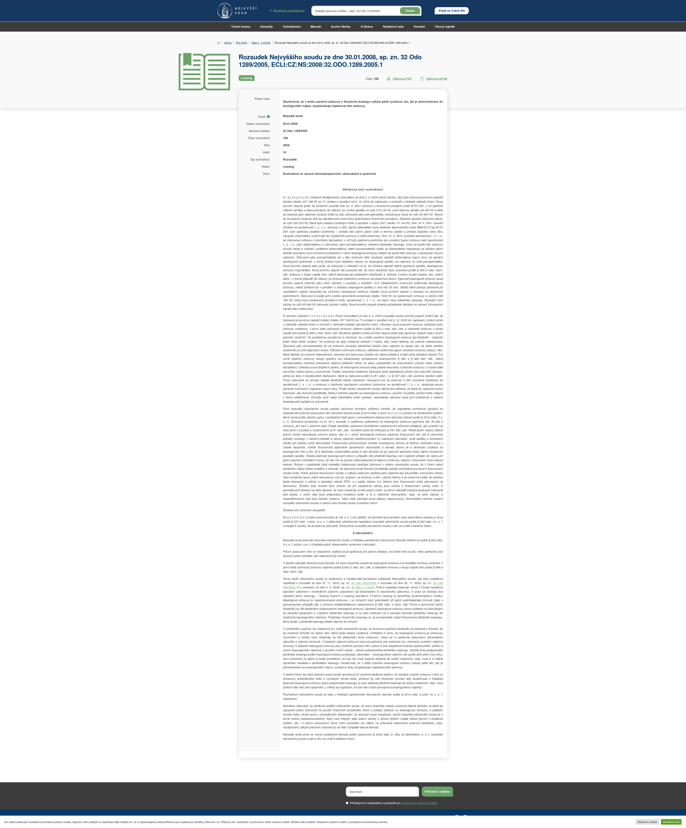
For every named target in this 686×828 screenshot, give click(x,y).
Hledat (410, 11)
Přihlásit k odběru (437, 791)
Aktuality (266, 26)
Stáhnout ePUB (436, 79)
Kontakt (419, 26)
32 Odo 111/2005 (363, 587)
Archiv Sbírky (341, 26)
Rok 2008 (241, 42)
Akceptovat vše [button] (671, 822)
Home (218, 42)
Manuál (316, 26)
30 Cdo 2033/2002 (363, 583)
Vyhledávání (292, 26)
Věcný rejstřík (445, 26)
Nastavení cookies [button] (647, 822)
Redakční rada (393, 26)
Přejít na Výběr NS (452, 11)
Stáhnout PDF (402, 79)
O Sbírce (367, 26)
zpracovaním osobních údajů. (419, 803)
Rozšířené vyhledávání (288, 11)
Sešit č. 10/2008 (261, 42)
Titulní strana (240, 26)
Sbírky (228, 42)
